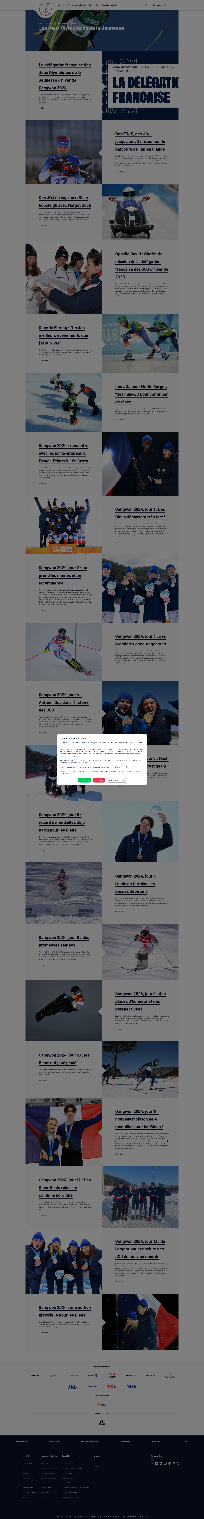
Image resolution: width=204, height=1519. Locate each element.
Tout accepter (84, 780)
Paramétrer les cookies (117, 780)
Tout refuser (99, 780)
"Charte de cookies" (122, 767)
